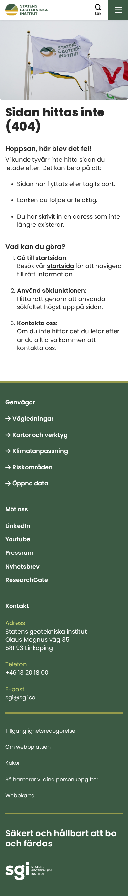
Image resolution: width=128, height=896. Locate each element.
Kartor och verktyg (40, 435)
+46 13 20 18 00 (26, 673)
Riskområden (32, 467)
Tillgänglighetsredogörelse (40, 730)
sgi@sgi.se (20, 697)
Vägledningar (32, 419)
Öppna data (30, 483)
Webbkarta (20, 795)
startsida (60, 266)
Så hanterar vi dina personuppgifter (51, 779)
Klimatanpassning (40, 451)
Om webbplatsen (28, 746)
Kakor (12, 762)
